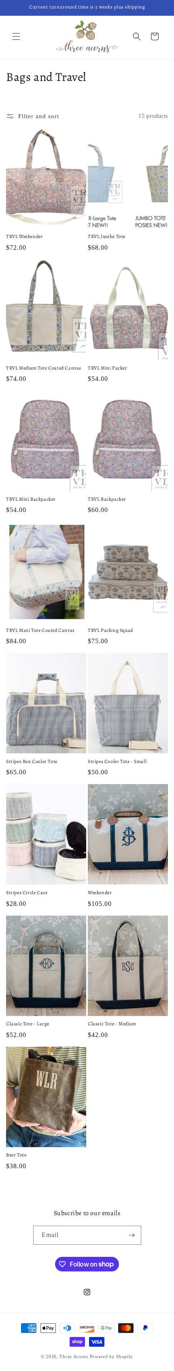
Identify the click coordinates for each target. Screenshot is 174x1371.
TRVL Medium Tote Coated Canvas (43, 368)
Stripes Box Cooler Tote (31, 762)
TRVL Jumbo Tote (106, 237)
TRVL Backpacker (107, 499)
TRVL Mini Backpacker (31, 499)
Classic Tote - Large (27, 1024)
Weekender (100, 893)
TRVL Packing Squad (110, 630)
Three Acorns (73, 1356)
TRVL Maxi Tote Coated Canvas (40, 630)
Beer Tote (16, 1155)
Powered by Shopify (112, 1356)
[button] (16, 36)
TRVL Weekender (24, 237)
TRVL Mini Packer (107, 368)
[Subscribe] (132, 1235)
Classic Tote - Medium (112, 1024)
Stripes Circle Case (26, 893)
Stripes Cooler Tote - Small (117, 762)
